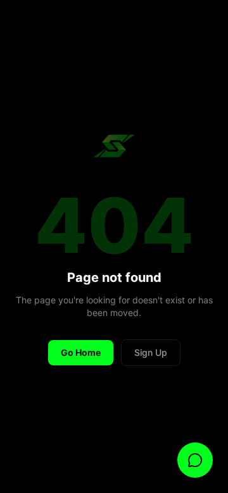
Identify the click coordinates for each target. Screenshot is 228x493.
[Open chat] (195, 460)
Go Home (81, 352)
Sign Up (150, 352)
